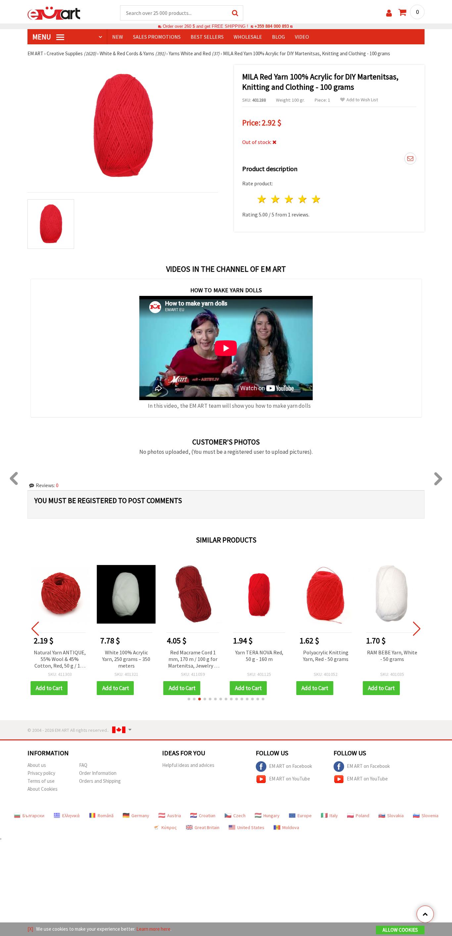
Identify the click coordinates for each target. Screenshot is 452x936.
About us (36, 765)
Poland (362, 816)
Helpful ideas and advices (188, 765)
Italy (334, 816)
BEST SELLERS (207, 36)
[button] (189, 699)
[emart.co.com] (53, 12)
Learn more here (153, 929)
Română (105, 816)
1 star (262, 199)
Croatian (207, 816)
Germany (140, 816)
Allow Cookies (400, 930)
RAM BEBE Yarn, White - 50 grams (392, 655)
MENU (42, 36)
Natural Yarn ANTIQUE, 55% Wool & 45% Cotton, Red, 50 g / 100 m (60, 659)
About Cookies (42, 789)
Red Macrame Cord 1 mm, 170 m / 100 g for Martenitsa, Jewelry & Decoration (192, 659)
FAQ (83, 765)
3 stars (289, 199)
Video (302, 36)
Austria (174, 816)
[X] (30, 929)
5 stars (316, 199)
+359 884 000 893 (271, 26)
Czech (239, 816)
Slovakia (395, 816)
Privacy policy (41, 773)
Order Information (97, 773)
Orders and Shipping (100, 781)
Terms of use (41, 781)
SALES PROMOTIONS (157, 36)
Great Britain (207, 827)
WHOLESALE (248, 36)
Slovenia (430, 816)
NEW (117, 36)
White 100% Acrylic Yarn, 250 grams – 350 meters (126, 659)
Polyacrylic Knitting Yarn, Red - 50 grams (325, 655)
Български (33, 816)
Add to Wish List (362, 99)
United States (250, 827)
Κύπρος (169, 827)
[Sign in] (389, 13)
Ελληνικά (71, 816)
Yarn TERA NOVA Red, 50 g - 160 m (259, 655)
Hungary (271, 816)
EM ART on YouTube (289, 778)
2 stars (276, 199)
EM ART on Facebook (290, 766)
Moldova (290, 827)
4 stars (302, 199)
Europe (304, 816)
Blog (278, 36)
